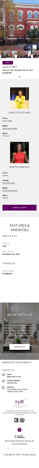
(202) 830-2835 (8, 183)
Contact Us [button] (19, 347)
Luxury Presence (19, 444)
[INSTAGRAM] (20, 430)
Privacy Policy (29, 454)
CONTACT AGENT (19, 208)
